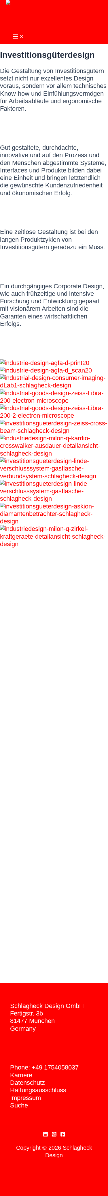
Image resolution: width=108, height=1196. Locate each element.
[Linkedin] (45, 1134)
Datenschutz (27, 1082)
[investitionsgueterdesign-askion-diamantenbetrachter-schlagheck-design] (54, 521)
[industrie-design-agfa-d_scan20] (46, 370)
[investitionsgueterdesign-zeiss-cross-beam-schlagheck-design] (54, 430)
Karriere (21, 1075)
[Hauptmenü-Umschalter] (18, 37)
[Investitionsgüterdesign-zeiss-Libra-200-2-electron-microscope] (54, 415)
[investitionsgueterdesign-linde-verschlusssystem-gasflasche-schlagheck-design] (54, 498)
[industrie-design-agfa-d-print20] (44, 362)
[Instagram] (54, 1134)
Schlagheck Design (33, 26)
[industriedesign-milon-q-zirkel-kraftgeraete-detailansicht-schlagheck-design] (54, 544)
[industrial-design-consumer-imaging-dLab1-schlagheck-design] (54, 385)
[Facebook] (62, 1134)
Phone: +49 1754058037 (44, 1067)
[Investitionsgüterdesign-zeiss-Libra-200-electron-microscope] (54, 400)
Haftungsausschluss (38, 1090)
